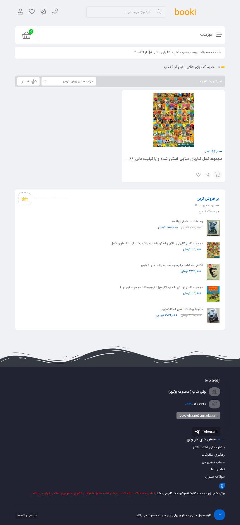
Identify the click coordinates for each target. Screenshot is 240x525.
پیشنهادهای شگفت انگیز (209, 447)
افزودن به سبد (217, 174)
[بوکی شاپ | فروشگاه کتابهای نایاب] (199, 11)
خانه (217, 52)
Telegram (209, 432)
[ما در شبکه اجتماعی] (43, 12)
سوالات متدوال (215, 477)
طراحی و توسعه (26, 515)
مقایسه (207, 174)
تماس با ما (218, 469)
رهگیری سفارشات (213, 455)
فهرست (206, 34)
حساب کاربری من (213, 462)
